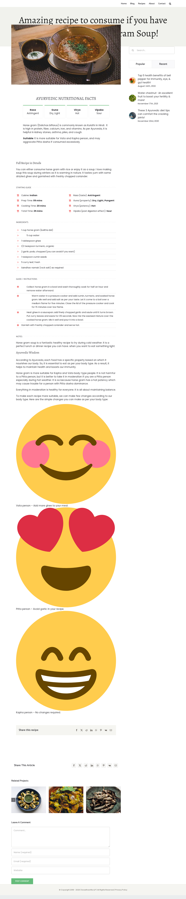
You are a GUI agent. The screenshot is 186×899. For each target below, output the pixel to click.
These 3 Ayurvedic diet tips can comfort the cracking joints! (154, 114)
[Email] (110, 730)
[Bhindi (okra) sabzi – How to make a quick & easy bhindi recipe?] (103, 800)
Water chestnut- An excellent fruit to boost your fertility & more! (155, 96)
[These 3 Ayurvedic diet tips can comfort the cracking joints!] (132, 113)
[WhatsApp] (96, 730)
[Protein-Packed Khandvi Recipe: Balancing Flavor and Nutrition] (28, 800)
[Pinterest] (100, 730)
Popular (140, 64)
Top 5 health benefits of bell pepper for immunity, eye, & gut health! (154, 79)
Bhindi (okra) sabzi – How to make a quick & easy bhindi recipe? (103, 793)
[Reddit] (86, 730)
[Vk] (105, 730)
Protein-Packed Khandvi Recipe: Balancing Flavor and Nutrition (28, 791)
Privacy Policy (121, 890)
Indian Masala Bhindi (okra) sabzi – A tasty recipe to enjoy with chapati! (66, 791)
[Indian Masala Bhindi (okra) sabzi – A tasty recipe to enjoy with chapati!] (66, 800)
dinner (39, 346)
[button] (170, 3)
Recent (163, 64)
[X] (81, 730)
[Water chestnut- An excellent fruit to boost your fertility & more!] (132, 96)
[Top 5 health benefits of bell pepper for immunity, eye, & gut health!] (132, 78)
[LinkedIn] (91, 730)
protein (38, 128)
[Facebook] (76, 730)
